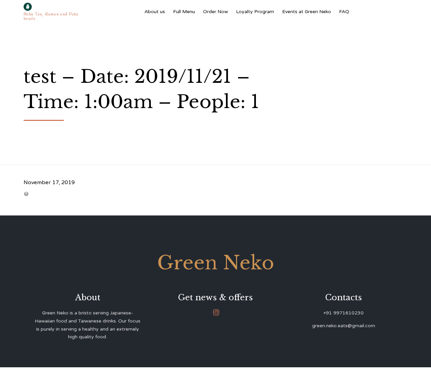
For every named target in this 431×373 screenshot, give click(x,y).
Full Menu (184, 11)
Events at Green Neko (306, 11)
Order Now (215, 11)
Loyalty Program (255, 11)
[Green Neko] (53, 7)
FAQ (344, 11)
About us (154, 11)
